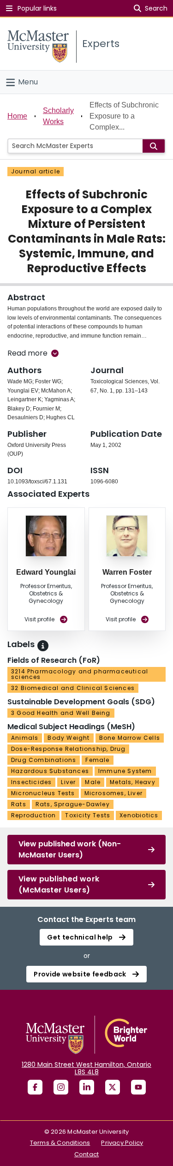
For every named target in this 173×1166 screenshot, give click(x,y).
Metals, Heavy (132, 782)
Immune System (125, 771)
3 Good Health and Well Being (61, 713)
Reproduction (33, 815)
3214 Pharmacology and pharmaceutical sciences (79, 674)
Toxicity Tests (87, 815)
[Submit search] (154, 146)
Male (93, 782)
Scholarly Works (58, 116)
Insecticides (31, 782)
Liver (68, 782)
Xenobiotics (138, 815)
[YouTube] (138, 1087)
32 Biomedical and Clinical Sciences (73, 688)
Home (17, 116)
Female (97, 760)
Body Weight (68, 738)
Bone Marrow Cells (129, 738)
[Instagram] (61, 1087)
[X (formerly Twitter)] (112, 1087)
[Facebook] (35, 1087)
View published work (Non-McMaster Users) (69, 849)
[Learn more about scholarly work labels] (42, 645)
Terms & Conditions (60, 1142)
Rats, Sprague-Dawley (73, 804)
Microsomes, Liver (113, 793)
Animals (24, 738)
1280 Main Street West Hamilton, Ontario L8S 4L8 (86, 1068)
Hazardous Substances (50, 771)
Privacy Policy (122, 1142)
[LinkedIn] (86, 1087)
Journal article (35, 171)
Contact (86, 1154)
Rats (18, 804)
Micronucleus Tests (43, 793)
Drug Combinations (43, 760)
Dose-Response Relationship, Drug (68, 749)
